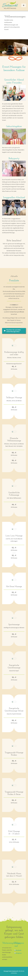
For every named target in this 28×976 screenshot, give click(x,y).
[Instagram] (18, 953)
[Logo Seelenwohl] (10, 2)
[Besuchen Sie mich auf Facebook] (18, 950)
